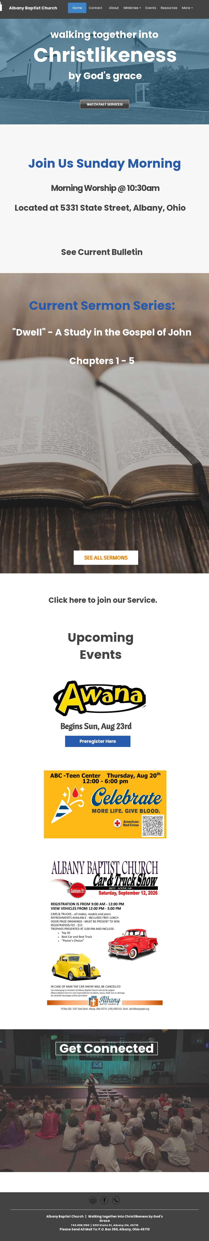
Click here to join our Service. (103, 600)
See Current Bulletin (102, 252)
